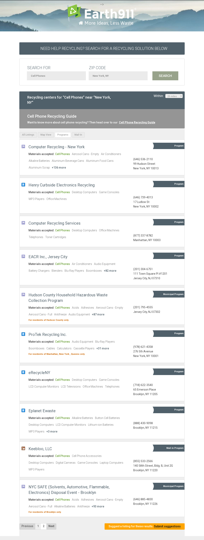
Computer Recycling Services (54, 223)
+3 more (51, 431)
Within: (159, 96)
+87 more (98, 314)
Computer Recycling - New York (56, 146)
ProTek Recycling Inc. (47, 334)
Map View (45, 134)
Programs (62, 134)
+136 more (59, 167)
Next (51, 526)
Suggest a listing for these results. (145, 526)
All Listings (28, 134)
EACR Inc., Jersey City (47, 256)
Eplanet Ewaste (42, 410)
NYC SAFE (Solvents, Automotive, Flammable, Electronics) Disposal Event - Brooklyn (69, 490)
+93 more (98, 506)
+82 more (110, 270)
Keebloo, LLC (40, 448)
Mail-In (78, 134)
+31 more (102, 348)
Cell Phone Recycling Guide (137, 122)
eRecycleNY (39, 372)
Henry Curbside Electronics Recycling (61, 185)
